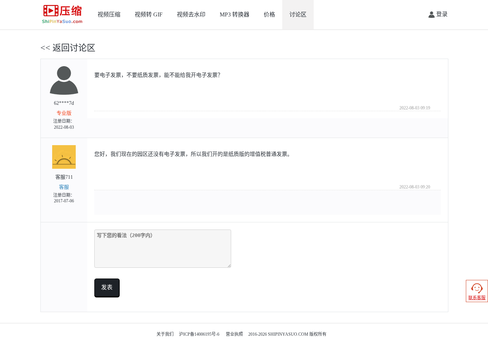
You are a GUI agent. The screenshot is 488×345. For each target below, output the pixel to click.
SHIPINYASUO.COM (288, 334)
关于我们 (165, 334)
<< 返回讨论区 (67, 48)
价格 (269, 14)
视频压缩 (109, 14)
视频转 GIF (149, 14)
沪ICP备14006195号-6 (199, 334)
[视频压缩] (62, 14)
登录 (441, 14)
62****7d (64, 115)
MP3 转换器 (234, 14)
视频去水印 (191, 14)
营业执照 (234, 334)
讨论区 (298, 14)
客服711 (64, 189)
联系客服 (476, 297)
